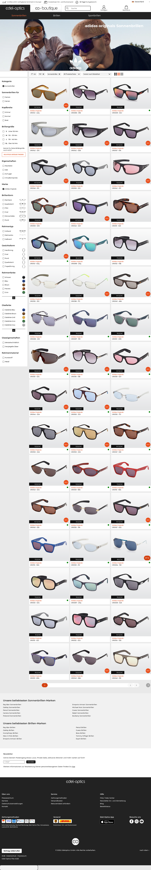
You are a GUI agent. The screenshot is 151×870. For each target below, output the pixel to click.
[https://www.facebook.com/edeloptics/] (132, 821)
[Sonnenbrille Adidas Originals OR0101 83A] (49, 657)
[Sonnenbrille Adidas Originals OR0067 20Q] (90, 582)
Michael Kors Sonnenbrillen (83, 707)
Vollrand (8, 231)
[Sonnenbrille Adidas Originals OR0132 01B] (131, 243)
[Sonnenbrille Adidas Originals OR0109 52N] (49, 205)
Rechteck (8, 200)
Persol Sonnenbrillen (11, 710)
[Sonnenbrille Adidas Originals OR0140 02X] (90, 205)
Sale (6, 170)
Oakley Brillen (8, 730)
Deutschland (139, 2)
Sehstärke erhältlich (12, 342)
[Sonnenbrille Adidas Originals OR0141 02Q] (49, 243)
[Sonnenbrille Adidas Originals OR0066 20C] (49, 318)
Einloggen (104, 10)
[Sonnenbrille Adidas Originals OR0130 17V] (131, 393)
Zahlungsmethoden (59, 798)
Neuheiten (8, 166)
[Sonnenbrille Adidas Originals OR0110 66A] (131, 469)
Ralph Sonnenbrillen (80, 713)
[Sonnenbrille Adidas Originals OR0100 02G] (90, 431)
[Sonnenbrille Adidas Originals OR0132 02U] (90, 620)
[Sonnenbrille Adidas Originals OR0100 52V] (90, 393)
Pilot (6, 208)
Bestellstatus (105, 806)
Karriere (5, 801)
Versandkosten (57, 801)
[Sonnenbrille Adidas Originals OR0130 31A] (90, 507)
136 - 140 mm (12, 139)
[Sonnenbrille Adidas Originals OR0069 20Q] (90, 243)
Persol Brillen (81, 727)
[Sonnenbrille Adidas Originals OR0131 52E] (131, 205)
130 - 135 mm (12, 135)
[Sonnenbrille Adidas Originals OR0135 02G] (49, 356)
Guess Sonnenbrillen (80, 710)
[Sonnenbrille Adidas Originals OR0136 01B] (90, 356)
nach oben (144, 850)
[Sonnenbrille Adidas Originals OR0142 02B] (90, 130)
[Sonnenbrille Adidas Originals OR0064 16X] (131, 544)
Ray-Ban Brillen (9, 727)
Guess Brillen (81, 730)
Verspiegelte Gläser (11, 346)
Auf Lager (8, 174)
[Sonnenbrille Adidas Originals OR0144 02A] (49, 393)
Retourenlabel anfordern (60, 804)
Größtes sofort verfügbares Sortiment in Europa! (24, 2)
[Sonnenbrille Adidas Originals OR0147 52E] (131, 431)
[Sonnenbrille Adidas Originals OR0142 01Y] (131, 167)
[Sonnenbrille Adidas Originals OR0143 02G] (49, 469)
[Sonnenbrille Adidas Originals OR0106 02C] (90, 167)
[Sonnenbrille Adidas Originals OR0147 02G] (131, 507)
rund (7, 258)
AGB (3, 856)
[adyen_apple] (27, 821)
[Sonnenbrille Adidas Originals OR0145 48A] (131, 280)
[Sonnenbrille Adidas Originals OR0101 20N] (131, 318)
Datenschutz (11, 856)
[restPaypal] (20, 821)
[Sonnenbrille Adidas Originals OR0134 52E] (131, 620)
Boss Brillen (80, 733)
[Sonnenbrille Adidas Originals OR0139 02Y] (131, 356)
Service (54, 794)
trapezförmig (10, 266)
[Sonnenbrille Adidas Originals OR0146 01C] (49, 167)
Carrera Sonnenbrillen (11, 713)
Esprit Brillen (81, 739)
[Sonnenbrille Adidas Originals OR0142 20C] (49, 130)
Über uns (6, 794)
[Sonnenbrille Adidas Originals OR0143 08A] (90, 657)
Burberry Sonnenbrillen (81, 716)
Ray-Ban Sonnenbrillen (12, 704)
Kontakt (5, 806)
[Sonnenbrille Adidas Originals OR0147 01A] (131, 130)
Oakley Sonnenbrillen (11, 707)
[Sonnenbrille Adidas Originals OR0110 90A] (49, 544)
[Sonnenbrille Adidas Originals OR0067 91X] (90, 318)
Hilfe (102, 794)
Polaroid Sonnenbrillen (12, 716)
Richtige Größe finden (14, 154)
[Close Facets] (13, 74)
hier (73, 766)
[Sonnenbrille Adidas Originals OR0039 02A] (131, 582)
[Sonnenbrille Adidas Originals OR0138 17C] (90, 280)
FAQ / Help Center (107, 798)
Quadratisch (9, 204)
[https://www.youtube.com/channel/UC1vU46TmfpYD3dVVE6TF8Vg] (142, 821)
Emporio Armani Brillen (12, 739)
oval (6, 254)
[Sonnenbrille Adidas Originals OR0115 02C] (49, 620)
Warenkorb (126, 10)
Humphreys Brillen (10, 733)
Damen (7, 97)
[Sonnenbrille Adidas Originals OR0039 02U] (131, 92)
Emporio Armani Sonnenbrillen (84, 704)
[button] (15, 8)
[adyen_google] (32, 821)
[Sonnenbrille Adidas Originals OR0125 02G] (49, 582)
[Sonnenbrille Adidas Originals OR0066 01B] (90, 92)
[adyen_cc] (3, 821)
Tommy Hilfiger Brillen (85, 736)
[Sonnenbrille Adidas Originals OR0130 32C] (49, 280)
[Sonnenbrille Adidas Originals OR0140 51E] (131, 657)
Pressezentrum (8, 798)
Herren (7, 101)
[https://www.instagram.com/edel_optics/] (137, 821)
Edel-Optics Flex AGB (10, 859)
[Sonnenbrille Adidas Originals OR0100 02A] (49, 431)
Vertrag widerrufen (11, 851)
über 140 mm (11, 143)
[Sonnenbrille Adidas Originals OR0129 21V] (90, 544)
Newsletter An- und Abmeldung (113, 801)
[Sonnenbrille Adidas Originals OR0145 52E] (49, 507)
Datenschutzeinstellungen (12, 804)
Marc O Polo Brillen (10, 736)
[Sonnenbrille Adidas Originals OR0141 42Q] (49, 92)
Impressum (22, 856)
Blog (102, 804)
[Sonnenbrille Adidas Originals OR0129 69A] (90, 469)
